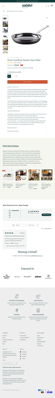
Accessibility (23, 339)
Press (4, 337)
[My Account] (49, 6)
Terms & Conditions (24, 337)
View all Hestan (11, 57)
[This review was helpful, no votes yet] (20, 246)
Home (4, 11)
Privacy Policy (23, 335)
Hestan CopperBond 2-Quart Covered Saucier (8, 185)
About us (5, 335)
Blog (4, 343)
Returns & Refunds (41, 341)
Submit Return (40, 337)
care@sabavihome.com (36, 255)
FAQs (38, 335)
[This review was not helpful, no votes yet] (23, 246)
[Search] (46, 6)
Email (4, 360)
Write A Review (46, 214)
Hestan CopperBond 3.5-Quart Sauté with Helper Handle (46, 186)
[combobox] (21, 225)
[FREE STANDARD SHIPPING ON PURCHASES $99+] (27, 1)
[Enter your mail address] (16, 362)
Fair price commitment (8, 339)
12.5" (16, 76)
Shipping (39, 339)
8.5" (9, 76)
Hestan (4, 182)
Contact (4, 341)
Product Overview (13, 86)
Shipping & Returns (13, 131)
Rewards (39, 343)
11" (12, 76)
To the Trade (40, 345)
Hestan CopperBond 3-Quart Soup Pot (21, 185)
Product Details (12, 127)
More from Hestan (11, 146)
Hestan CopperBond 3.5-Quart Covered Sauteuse (33, 186)
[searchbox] (7, 225)
